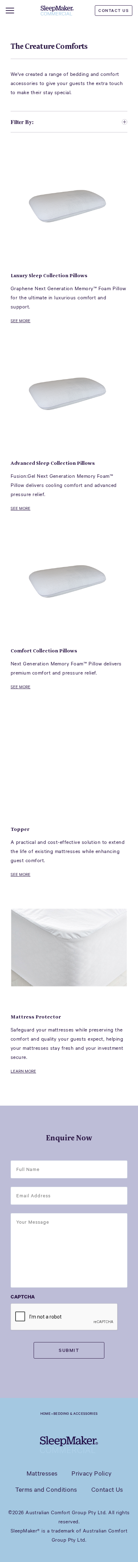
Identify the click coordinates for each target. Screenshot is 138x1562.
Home (45, 1413)
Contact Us (113, 10)
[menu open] (10, 10)
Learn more (23, 1071)
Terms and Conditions (46, 1489)
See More (20, 320)
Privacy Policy (91, 1473)
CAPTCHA (23, 1296)
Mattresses (42, 1473)
